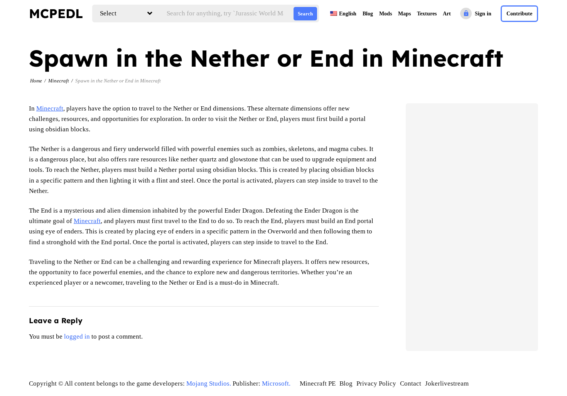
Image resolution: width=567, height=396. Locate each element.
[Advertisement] (472, 226)
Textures (427, 14)
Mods (385, 14)
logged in (77, 336)
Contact (410, 383)
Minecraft (58, 81)
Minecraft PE (318, 383)
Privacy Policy (376, 383)
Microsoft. (276, 383)
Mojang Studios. (208, 383)
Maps (404, 14)
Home (36, 81)
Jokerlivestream (447, 383)
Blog (368, 14)
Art (447, 14)
